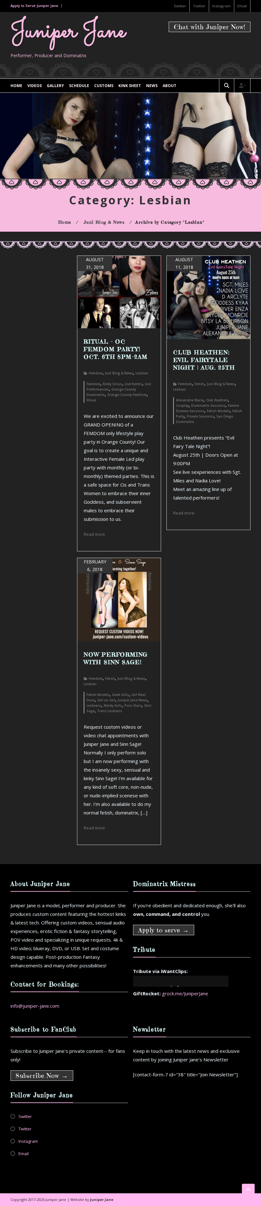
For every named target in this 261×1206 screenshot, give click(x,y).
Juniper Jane (68, 31)
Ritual (91, 400)
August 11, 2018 (184, 263)
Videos (34, 85)
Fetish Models (218, 411)
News (152, 85)
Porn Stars (133, 705)
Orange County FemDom (127, 394)
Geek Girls (120, 694)
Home (16, 85)
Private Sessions (200, 416)
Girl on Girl (106, 700)
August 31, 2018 (95, 263)
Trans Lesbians (109, 711)
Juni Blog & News (119, 373)
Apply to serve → (163, 930)
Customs (103, 85)
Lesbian (142, 373)
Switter (180, 5)
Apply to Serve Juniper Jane (34, 5)
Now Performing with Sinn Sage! (116, 658)
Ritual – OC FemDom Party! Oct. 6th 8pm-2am (116, 349)
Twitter (199, 5)
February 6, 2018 (95, 565)
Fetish (199, 384)
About (169, 85)
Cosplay (182, 405)
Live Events (133, 384)
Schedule (79, 85)
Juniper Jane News (132, 700)
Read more (94, 534)
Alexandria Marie (189, 400)
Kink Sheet (129, 85)
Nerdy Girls (113, 705)
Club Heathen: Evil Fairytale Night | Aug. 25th (204, 360)
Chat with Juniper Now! (209, 27)
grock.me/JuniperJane (185, 993)
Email (242, 5)
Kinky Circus (112, 384)
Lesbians (94, 705)
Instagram (221, 5)
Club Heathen (217, 400)
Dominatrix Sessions (208, 405)
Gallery (55, 85)
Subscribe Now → (42, 1076)
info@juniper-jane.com (35, 1006)
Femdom (95, 373)
